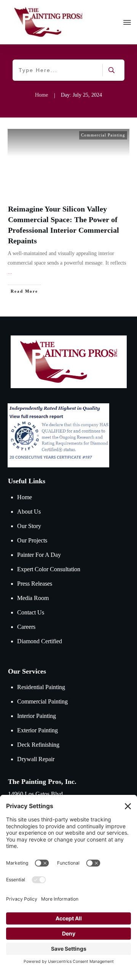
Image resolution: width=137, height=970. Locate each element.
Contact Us (30, 612)
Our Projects (32, 540)
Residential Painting (41, 687)
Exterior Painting (37, 730)
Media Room (33, 598)
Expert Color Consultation (48, 569)
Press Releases (34, 583)
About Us (29, 511)
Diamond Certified (39, 641)
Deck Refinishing (38, 744)
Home (24, 497)
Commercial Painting (103, 135)
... (10, 272)
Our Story (29, 526)
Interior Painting (36, 716)
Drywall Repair (35, 759)
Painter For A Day (39, 555)
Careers (26, 627)
